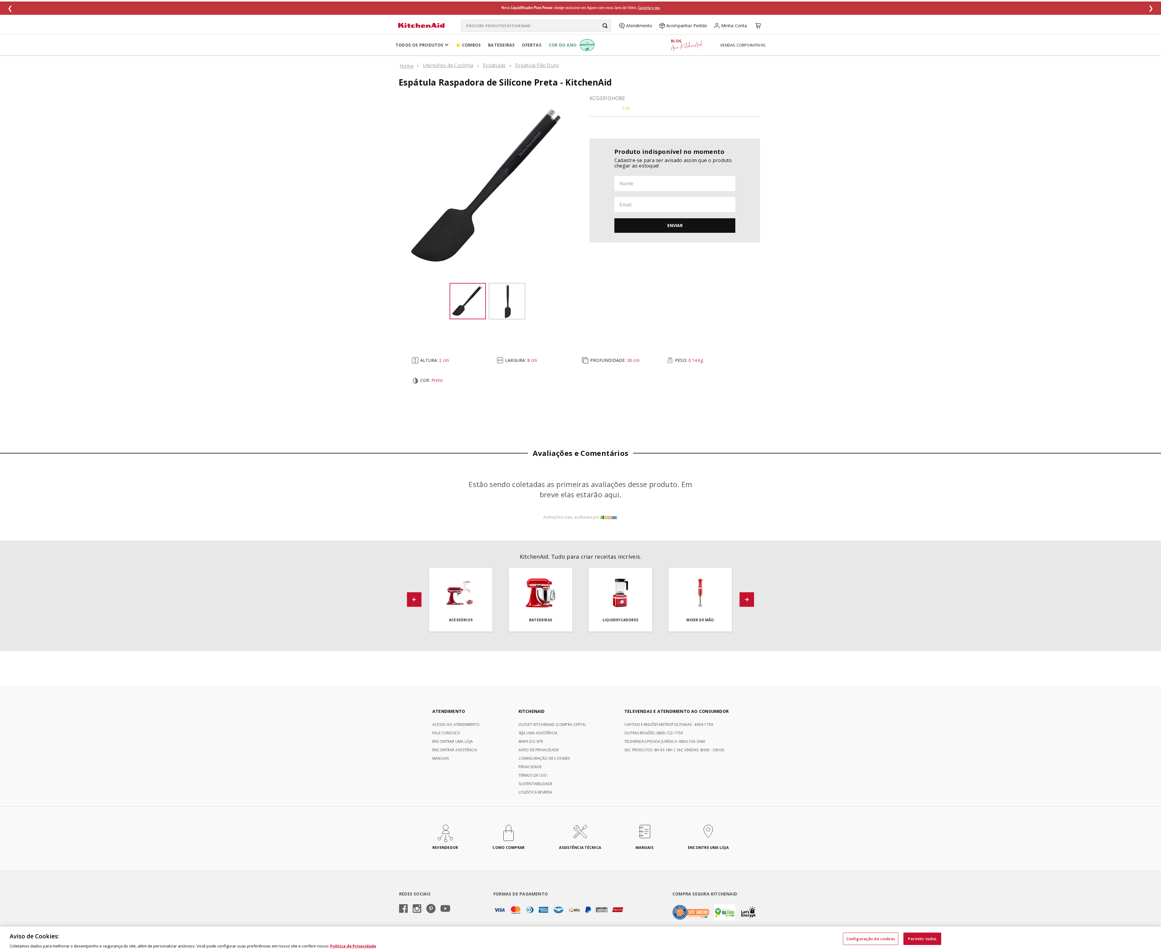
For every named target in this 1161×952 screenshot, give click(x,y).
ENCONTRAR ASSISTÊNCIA (454, 749)
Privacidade (530, 766)
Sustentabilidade (536, 783)
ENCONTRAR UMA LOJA (452, 741)
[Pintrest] (431, 909)
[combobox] (536, 26)
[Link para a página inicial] (406, 66)
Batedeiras (501, 45)
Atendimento (639, 25)
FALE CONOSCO (446, 733)
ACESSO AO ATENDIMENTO (456, 724)
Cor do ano (563, 45)
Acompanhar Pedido (686, 25)
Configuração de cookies (870, 938)
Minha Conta (734, 25)
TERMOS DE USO (533, 775)
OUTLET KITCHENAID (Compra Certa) (552, 724)
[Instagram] (417, 909)
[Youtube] (445, 909)
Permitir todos (922, 938)
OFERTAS (531, 45)
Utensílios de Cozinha (448, 65)
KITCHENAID (532, 711)
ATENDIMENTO (448, 711)
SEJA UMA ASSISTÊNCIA (538, 733)
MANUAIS (440, 758)
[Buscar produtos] (605, 25)
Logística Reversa (536, 792)
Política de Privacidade (353, 945)
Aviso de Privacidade (539, 749)
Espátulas (494, 65)
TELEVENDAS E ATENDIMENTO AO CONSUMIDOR (676, 711)
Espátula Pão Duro (537, 65)
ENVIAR (675, 225)
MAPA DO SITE (531, 741)
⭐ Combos (468, 45)
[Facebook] (403, 909)
